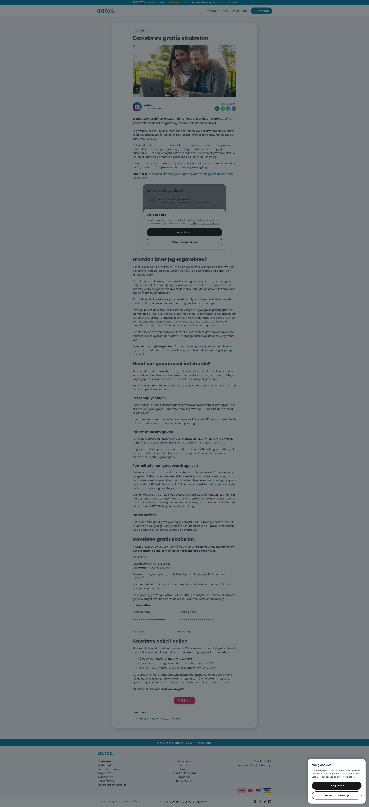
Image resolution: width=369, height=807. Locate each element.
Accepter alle (337, 785)
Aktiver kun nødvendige (336, 795)
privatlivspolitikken (346, 777)
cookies (329, 777)
